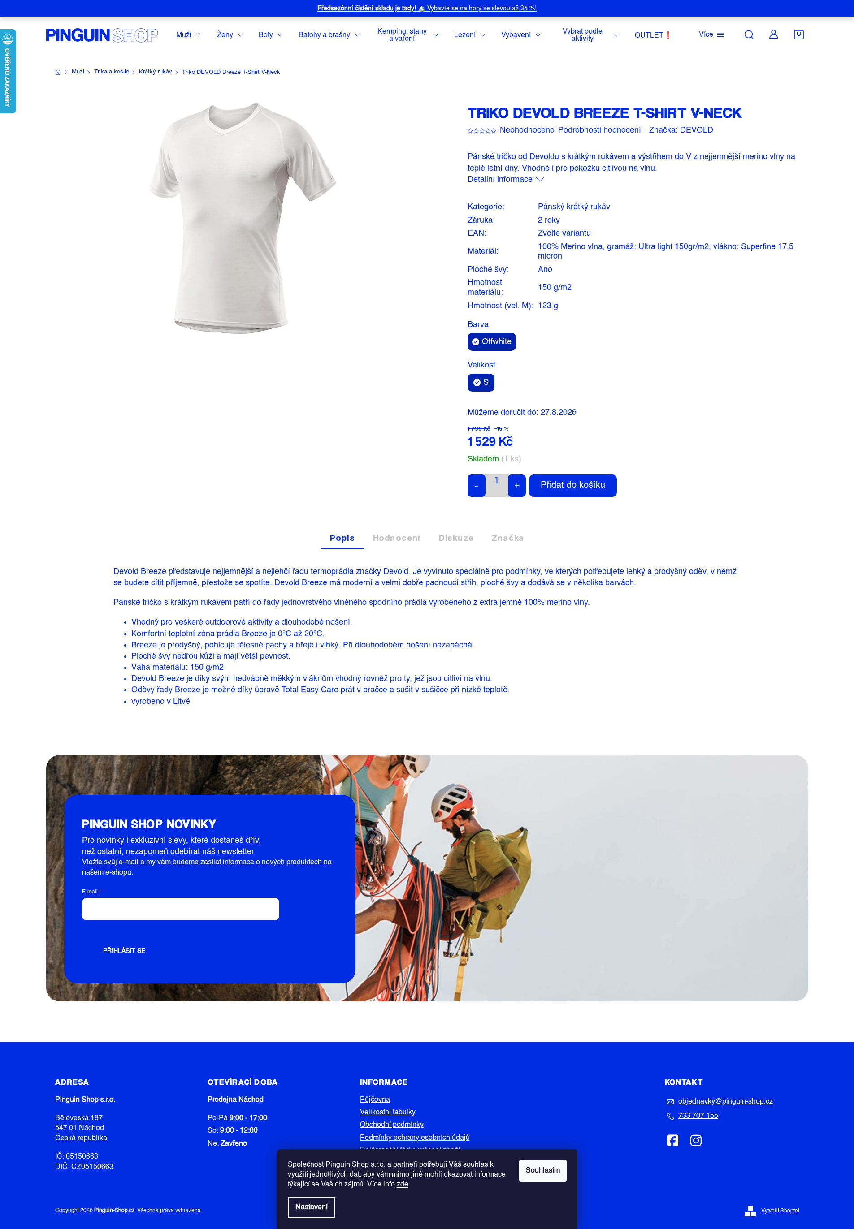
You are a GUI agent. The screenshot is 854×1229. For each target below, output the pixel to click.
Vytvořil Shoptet (780, 1211)
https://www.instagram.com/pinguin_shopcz (696, 1140)
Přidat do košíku (573, 485)
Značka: (681, 130)
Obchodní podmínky (392, 1125)
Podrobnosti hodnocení (599, 130)
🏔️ (427, 8)
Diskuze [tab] (456, 537)
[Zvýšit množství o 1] (517, 485)
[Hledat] (749, 34)
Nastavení (311, 1207)
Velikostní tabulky (388, 1112)
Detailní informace (500, 180)
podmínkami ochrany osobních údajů (221, 930)
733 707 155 (698, 1116)
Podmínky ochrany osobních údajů (415, 1138)
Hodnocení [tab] (397, 537)
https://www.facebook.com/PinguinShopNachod (673, 1140)
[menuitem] (188, 35)
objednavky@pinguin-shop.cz (725, 1101)
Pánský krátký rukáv (574, 207)
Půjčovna (375, 1100)
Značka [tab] (508, 537)
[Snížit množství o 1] (477, 485)
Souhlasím (543, 1170)
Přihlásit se (124, 951)
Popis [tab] (342, 537)
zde (402, 1184)
